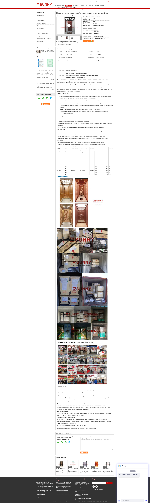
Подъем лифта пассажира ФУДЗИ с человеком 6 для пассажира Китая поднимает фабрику (45, 488)
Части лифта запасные (42, 43)
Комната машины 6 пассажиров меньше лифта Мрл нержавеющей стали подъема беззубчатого (63, 496)
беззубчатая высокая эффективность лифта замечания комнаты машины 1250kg (83, 498)
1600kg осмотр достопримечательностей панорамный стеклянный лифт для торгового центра (82, 493)
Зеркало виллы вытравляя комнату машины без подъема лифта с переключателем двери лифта (108, 472)
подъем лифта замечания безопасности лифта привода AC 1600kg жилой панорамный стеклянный (82, 484)
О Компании (76, 5)
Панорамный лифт (41, 20)
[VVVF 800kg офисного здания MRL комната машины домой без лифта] (73, 464)
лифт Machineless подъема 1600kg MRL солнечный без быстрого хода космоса (64, 488)
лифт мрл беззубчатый (91, 428)
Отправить (109, 482)
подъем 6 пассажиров (80, 428)
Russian (111, 1)
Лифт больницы (40, 28)
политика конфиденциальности (46, 501)
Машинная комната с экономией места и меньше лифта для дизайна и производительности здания (69, 43)
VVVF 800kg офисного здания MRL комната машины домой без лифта (73, 470)
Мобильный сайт (97, 491)
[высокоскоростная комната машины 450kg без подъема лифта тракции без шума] (38, 51)
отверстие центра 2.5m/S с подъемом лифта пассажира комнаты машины (45, 496)
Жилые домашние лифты (42, 25)
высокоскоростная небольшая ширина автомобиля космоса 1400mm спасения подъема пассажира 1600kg (44, 492)
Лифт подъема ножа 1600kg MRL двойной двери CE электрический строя (61, 470)
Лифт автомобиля (41, 30)
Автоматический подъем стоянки (44, 38)
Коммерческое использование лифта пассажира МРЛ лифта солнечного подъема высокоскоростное (64, 483)
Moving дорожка (40, 36)
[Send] (146, 500)
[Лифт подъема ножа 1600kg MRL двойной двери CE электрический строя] (61, 464)
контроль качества (99, 5)
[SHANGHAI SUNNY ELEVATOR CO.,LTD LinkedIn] (93, 487)
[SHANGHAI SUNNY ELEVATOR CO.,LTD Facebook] (96, 487)
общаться (88, 41)
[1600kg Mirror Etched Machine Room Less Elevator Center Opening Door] (69, 25)
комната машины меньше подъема (67, 428)
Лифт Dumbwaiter (41, 41)
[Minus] (146, 466)
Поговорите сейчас (71, 7)
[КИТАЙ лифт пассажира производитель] (45, 5)
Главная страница (59, 5)
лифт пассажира (40, 15)
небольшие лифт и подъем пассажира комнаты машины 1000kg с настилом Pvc (45, 483)
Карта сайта (100, 489)
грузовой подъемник (41, 23)
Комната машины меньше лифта (59, 9)
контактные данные (60, 7)
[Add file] (119, 500)
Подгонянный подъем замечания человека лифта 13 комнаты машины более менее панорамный (83, 489)
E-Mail (94, 489)
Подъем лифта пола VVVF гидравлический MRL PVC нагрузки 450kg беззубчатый (84, 470)
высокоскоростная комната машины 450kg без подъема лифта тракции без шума (47, 52)
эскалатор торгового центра (43, 33)
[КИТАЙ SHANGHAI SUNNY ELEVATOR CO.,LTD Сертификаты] (40, 62)
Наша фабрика (89, 5)
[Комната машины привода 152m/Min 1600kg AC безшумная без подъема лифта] (96, 464)
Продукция (68, 5)
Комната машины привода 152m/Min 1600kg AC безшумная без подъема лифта (96, 470)
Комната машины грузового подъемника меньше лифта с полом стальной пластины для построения (64, 492)
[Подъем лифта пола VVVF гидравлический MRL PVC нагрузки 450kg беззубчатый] (84, 464)
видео (82, 5)
